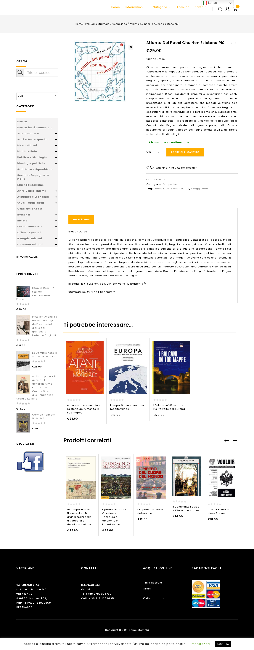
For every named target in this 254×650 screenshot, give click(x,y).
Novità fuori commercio (34, 127)
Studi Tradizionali (30, 202)
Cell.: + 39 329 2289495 (97, 598)
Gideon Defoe (180, 188)
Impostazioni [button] (200, 644)
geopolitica (161, 188)
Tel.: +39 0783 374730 (96, 594)
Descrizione (81, 219)
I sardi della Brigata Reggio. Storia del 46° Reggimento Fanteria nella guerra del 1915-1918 (236, 51)
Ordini (85, 589)
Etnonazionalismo (30, 185)
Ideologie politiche (31, 163)
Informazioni (135, 7)
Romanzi (23, 214)
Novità (22, 121)
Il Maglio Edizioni (29, 238)
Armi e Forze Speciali (33, 139)
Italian (212, 2)
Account (183, 7)
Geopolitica (119, 24)
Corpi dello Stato (30, 208)
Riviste (22, 220)
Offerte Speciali (29, 232)
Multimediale (27, 151)
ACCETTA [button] (223, 644)
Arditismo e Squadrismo (35, 169)
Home (115, 7)
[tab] (82, 219)
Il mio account (152, 582)
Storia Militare (28, 133)
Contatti (200, 7)
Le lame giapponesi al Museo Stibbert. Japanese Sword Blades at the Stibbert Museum (231, 51)
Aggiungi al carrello (185, 152)
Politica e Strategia (97, 24)
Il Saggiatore (199, 188)
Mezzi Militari (27, 145)
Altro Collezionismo (31, 191)
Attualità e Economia (33, 197)
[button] (130, 47)
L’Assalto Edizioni (30, 244)
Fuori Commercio (29, 226)
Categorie (160, 7)
